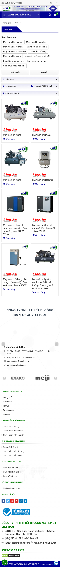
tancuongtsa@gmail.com (18, 361)
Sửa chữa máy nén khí (14, 65)
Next (57, 344)
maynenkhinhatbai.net (16, 364)
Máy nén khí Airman (13, 46)
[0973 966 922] (5, 562)
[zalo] (56, 563)
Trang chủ (7, 22)
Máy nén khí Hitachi (12, 41)
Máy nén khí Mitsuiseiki (14, 51)
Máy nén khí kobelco (36, 41)
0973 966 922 (16, 3)
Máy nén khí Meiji (38, 51)
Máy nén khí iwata (12, 56)
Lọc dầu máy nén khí (13, 60)
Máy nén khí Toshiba (36, 46)
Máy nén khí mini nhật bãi (37, 56)
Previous (3, 344)
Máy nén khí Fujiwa (36, 60)
